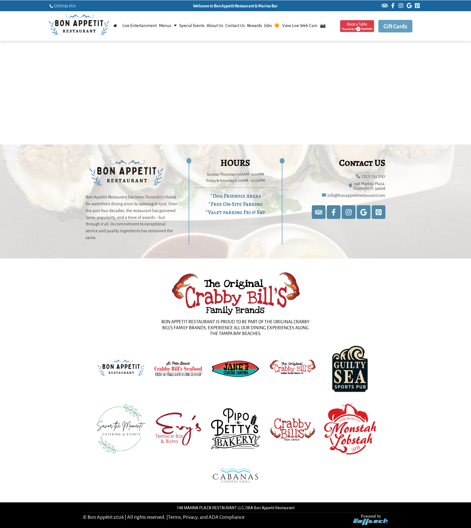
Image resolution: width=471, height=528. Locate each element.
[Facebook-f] (392, 5)
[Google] (409, 5)
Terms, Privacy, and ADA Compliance (206, 516)
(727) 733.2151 (373, 176)
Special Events (191, 25)
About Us (215, 25)
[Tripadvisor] (384, 5)
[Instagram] (401, 5)
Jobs (268, 25)
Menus (165, 25)
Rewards (254, 25)
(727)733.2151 (65, 5)
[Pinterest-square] (417, 5)
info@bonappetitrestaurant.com (356, 195)
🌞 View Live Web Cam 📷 (300, 25)
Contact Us (235, 25)
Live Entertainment (139, 25)
